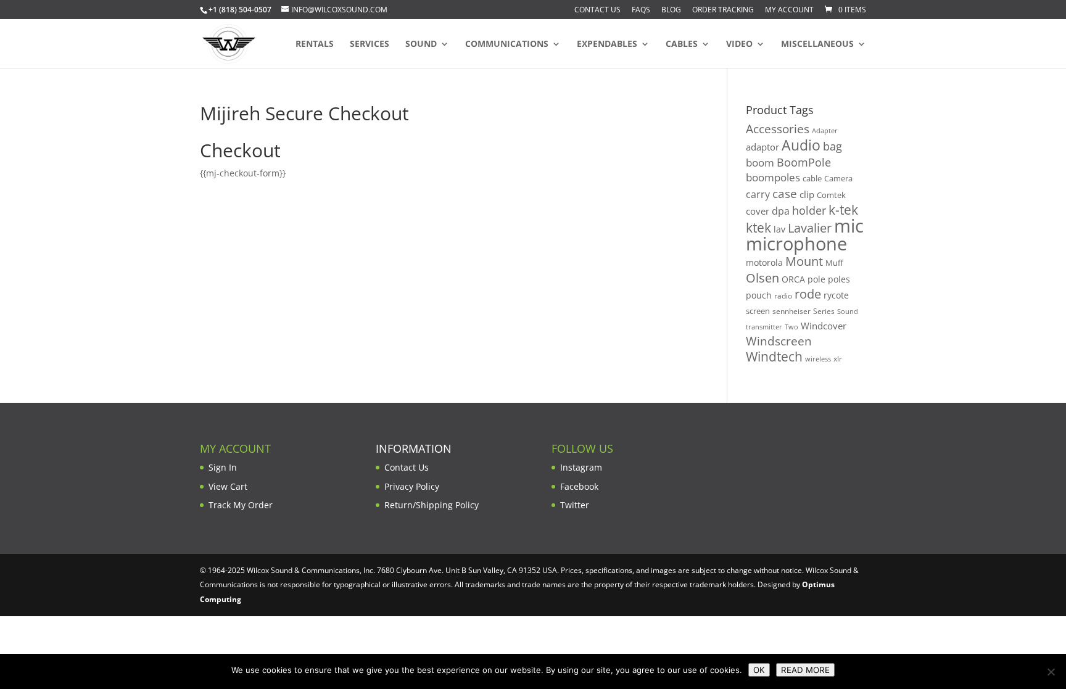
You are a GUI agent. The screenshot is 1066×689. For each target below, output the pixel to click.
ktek (758, 227)
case (784, 193)
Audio (801, 145)
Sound (421, 44)
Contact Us (597, 10)
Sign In (223, 467)
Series (824, 311)
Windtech (774, 356)
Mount (804, 261)
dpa (781, 211)
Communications (506, 44)
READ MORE (805, 670)
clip (807, 194)
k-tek (843, 209)
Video (739, 44)
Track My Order (241, 505)
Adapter (825, 130)
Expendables (607, 44)
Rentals (314, 44)
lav (779, 229)
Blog (671, 10)
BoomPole (804, 162)
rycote (836, 295)
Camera (838, 178)
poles (839, 279)
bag (832, 146)
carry (758, 194)
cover (757, 211)
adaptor (762, 147)
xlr (837, 358)
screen (758, 310)
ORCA (793, 279)
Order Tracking (723, 10)
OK (759, 670)
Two (791, 326)
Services (369, 44)
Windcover (823, 326)
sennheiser (791, 311)
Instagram (581, 467)
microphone (796, 243)
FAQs (641, 10)
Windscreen (779, 341)
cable (812, 178)
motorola (764, 262)
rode (808, 294)
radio (783, 296)
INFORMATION (414, 448)
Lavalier (810, 228)
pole (816, 279)
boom (760, 162)
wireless (818, 359)
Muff (834, 262)
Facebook (579, 486)
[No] (1050, 672)
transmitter (764, 327)
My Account (789, 10)
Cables (682, 44)
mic (849, 225)
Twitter (574, 505)
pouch (759, 295)
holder (809, 210)
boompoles (773, 177)
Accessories (777, 128)
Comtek (831, 195)
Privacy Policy (411, 486)
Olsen (762, 277)
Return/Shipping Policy (431, 505)
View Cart (228, 486)
